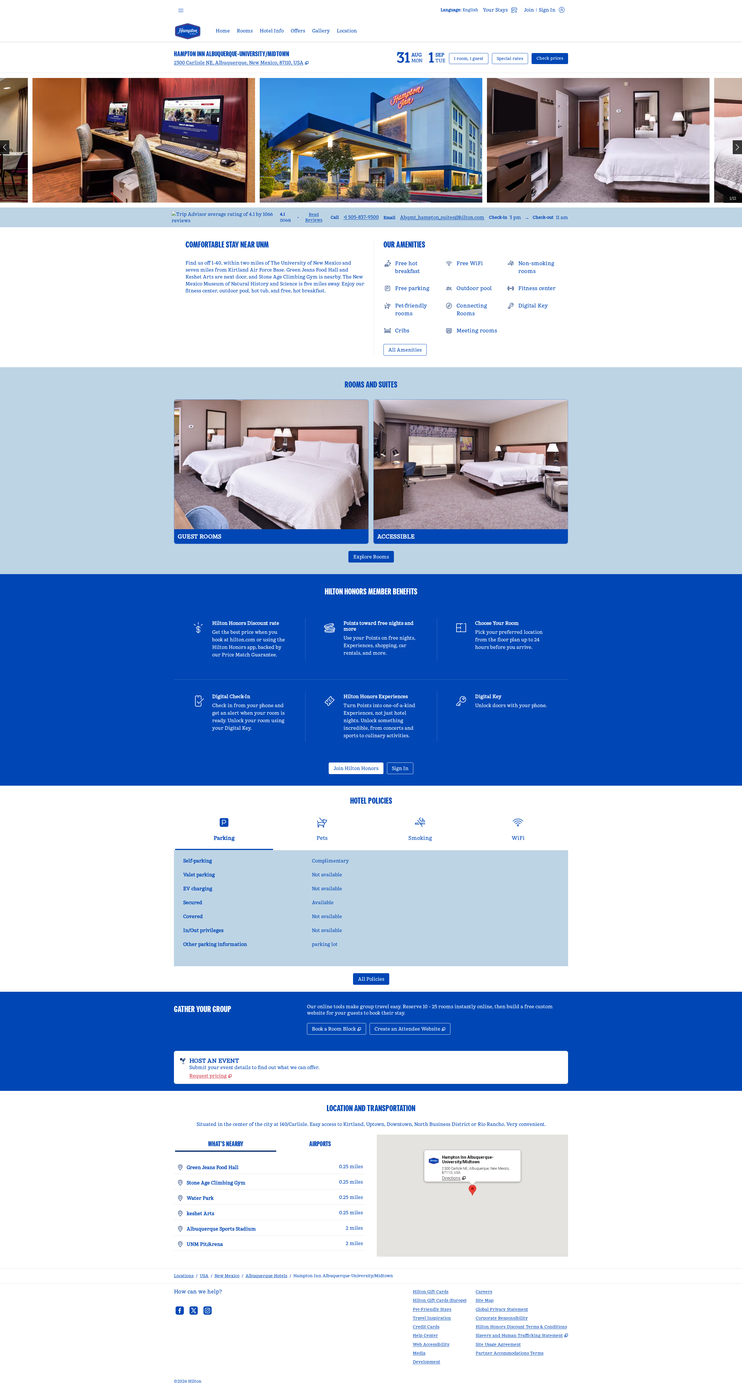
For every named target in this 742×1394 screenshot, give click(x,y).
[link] (361, 217)
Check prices (552, 58)
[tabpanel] (371, 908)
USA (204, 1275)
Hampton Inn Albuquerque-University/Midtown (343, 1275)
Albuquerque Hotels (266, 1275)
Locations (184, 1275)
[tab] (224, 831)
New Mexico (226, 1275)
